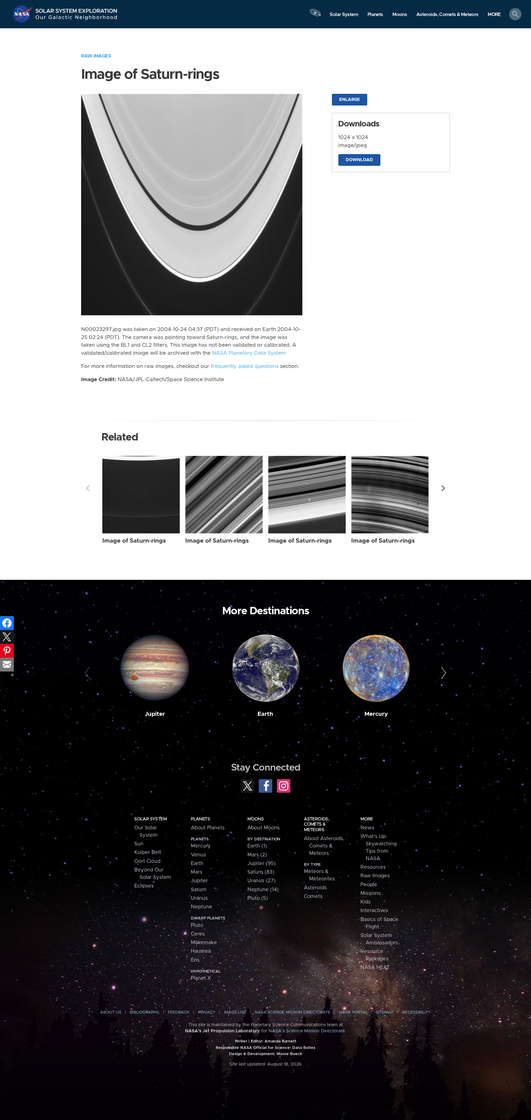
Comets (313, 896)
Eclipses (144, 885)
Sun (139, 843)
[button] (494, 14)
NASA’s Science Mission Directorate (307, 1031)
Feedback (178, 1012)
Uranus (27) (261, 880)
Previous (87, 488)
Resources (373, 867)
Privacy (206, 1012)
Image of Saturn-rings (134, 541)
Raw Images (96, 56)
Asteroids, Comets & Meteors (316, 824)
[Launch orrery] (315, 15)
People (368, 884)
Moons (255, 819)
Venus (198, 854)
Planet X (201, 978)
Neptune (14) (263, 889)
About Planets (208, 827)
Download (359, 160)
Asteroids (315, 887)
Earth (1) (257, 845)
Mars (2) (257, 854)
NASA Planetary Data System (249, 353)
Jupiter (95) (261, 863)
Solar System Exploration (76, 9)
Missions (370, 893)
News (367, 827)
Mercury (376, 714)
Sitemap (384, 1012)
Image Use (235, 1012)
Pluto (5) (257, 898)
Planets (200, 819)
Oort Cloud (147, 861)
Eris (195, 960)
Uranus (199, 898)
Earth (265, 714)
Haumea (201, 951)
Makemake (204, 942)
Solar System (150, 819)
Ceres (198, 933)
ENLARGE (349, 100)
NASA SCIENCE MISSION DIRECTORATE (292, 1012)
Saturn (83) (260, 872)
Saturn (198, 889)
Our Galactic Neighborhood (76, 18)
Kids (365, 901)
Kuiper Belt (147, 852)
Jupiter (155, 714)
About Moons (263, 827)
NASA (23, 13)
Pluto (197, 925)
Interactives (374, 910)
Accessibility (416, 1012)
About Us (110, 1012)
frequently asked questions (244, 366)
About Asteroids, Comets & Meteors (324, 846)
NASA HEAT (375, 967)
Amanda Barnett (280, 1041)
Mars (196, 872)
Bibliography (144, 1012)
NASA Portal (353, 1012)
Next (443, 488)
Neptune (201, 906)
